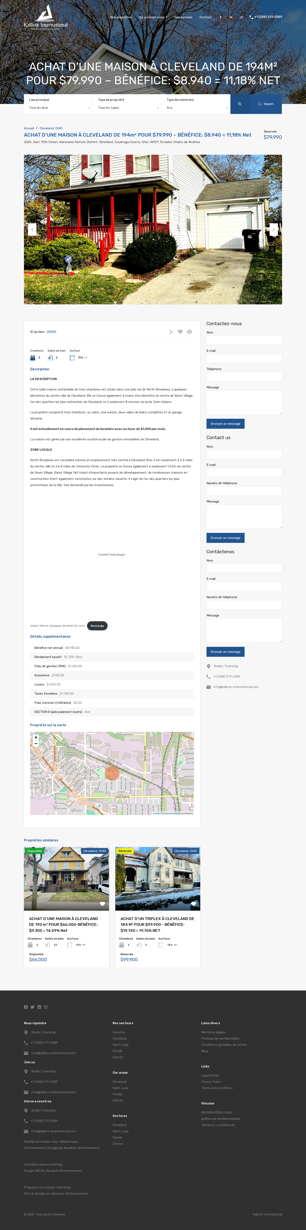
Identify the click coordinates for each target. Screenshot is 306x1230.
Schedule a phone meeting (43, 1164)
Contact (206, 17)
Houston (119, 1032)
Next (274, 229)
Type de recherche (180, 100)
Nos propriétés (121, 17)
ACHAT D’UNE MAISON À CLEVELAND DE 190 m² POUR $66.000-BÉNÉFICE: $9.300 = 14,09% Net (63, 924)
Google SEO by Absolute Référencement (53, 1171)
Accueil (29, 128)
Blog (204, 1051)
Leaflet (156, 813)
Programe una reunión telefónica (47, 1187)
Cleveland (119, 1038)
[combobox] (58, 109)
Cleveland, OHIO (51, 128)
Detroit (118, 1057)
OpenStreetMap (172, 813)
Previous (32, 229)
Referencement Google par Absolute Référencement (62, 1148)
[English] (241, 17)
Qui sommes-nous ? (153, 17)
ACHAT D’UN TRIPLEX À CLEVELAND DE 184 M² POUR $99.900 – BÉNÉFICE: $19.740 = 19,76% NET (157, 924)
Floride (117, 1051)
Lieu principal (39, 100)
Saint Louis (121, 1045)
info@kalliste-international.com (236, 687)
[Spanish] (231, 17)
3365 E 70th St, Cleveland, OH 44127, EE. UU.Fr (57, 625)
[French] (220, 17)
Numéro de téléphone (221, 483)
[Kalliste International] (45, 28)
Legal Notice (210, 1075)
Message (212, 387)
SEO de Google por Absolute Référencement (56, 1193)
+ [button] (36, 737)
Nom (209, 332)
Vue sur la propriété (66, 898)
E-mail (210, 351)
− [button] (36, 743)
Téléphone (213, 369)
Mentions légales (213, 1032)
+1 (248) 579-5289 (268, 17)
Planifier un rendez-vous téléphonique (51, 1142)
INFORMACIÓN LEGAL (217, 1112)
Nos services (183, 17)
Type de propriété (111, 100)
